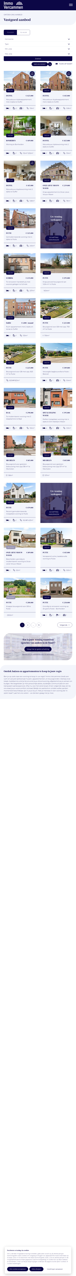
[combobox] (38, 39)
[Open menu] (71, 5)
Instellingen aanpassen (55, 1269)
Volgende (63, 625)
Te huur (23, 32)
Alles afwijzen (36, 1269)
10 (39, 625)
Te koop (10, 32)
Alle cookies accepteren (18, 1269)
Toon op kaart (65, 64)
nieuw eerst (40, 64)
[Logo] (13, 5)
